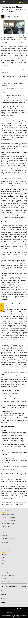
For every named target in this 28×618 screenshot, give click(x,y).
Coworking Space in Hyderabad (8, 517)
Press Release (4, 566)
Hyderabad (14, 598)
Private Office (4, 529)
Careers (3, 560)
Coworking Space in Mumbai (8, 523)
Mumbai (14, 602)
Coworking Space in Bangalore (8, 520)
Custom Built (4, 535)
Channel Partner (5, 547)
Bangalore (14, 594)
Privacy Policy (5, 578)
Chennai (14, 590)
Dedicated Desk (5, 532)
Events (3, 563)
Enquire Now (2, 307)
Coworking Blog (5, 572)
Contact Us (4, 557)
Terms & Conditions (6, 581)
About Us (4, 554)
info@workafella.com (8, 612)
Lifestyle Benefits (5, 545)
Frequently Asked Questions (8, 575)
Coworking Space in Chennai (8, 514)
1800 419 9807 (21, 612)
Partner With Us (5, 542)
